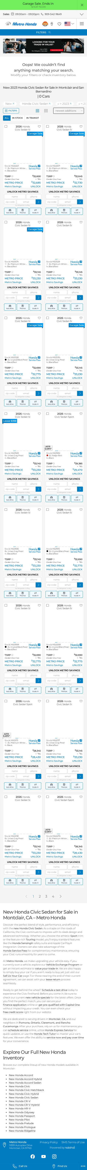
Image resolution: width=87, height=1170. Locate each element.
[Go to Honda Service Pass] (35, 167)
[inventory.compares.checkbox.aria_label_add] (6, 126)
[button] (82, 5)
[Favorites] (59, 23)
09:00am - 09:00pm (27, 14)
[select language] (73, 23)
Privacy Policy (49, 1142)
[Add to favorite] (39, 126)
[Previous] (26, 896)
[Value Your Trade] (43, 46)
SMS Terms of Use (73, 1142)
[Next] (60, 896)
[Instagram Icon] (54, 1156)
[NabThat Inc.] (70, 1148)
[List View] (46, 111)
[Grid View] (37, 111)
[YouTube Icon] (43, 1156)
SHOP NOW (38, 6)
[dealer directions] (5, 1145)
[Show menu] (81, 23)
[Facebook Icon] (32, 1156)
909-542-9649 (53, 14)
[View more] (81, 14)
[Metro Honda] (21, 24)
